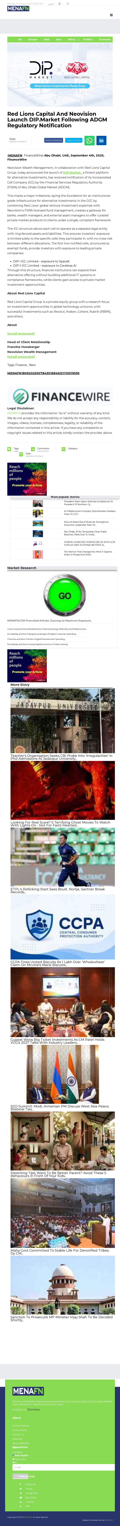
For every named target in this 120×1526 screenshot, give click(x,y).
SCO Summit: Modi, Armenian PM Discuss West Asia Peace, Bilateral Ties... (60, 1107)
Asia (58, 39)
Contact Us (18, 1434)
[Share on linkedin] (101, 140)
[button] (60, 3)
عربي (51, 3)
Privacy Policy (19, 1430)
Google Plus (31, 1493)
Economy (105, 39)
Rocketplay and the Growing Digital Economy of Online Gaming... (38, 644)
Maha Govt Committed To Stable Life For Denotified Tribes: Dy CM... (60, 1251)
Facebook (30, 1484)
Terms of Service (20, 1425)
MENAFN (15, 155)
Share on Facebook (54, 140)
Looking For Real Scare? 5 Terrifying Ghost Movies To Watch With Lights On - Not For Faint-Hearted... (60, 823)
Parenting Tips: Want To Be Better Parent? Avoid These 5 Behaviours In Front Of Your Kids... (58, 1174)
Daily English (21, 1455)
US (16, 39)
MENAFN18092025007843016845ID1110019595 (43, 373)
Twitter (29, 1488)
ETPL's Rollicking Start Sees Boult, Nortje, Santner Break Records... (58, 890)
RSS (27, 1506)
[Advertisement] (60, 26)
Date (12, 138)
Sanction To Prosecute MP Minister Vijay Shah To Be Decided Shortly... (62, 1318)
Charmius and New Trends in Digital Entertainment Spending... (36, 639)
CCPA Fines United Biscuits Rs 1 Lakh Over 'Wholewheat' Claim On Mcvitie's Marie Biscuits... (58, 963)
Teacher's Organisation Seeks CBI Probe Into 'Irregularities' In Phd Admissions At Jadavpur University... (61, 757)
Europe (32, 39)
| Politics (87, 39)
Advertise (17, 1439)
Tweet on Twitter (74, 140)
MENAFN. (28, 1517)
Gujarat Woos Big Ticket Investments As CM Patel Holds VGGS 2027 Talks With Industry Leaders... (57, 1041)
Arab (46, 39)
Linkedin (29, 1502)
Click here (33, 1409)
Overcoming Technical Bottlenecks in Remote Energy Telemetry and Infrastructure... (47, 629)
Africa (71, 39)
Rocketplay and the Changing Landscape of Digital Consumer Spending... (42, 634)
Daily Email (30, 1497)
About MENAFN (20, 1443)
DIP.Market (72, 172)
